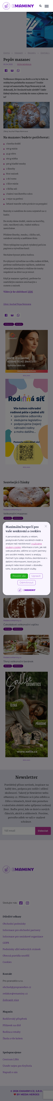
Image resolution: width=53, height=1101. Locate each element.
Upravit (36, 576)
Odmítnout (26, 582)
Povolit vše (19, 576)
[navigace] (46, 6)
